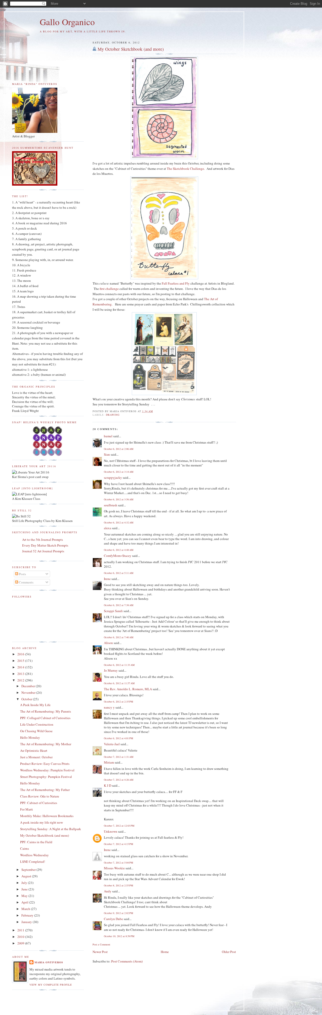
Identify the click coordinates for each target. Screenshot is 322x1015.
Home (165, 951)
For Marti (26, 809)
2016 (21, 654)
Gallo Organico (67, 22)
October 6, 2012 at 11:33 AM (119, 665)
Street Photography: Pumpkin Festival (46, 776)
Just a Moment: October (36, 757)
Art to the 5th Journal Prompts (42, 539)
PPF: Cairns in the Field (36, 842)
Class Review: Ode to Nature (39, 796)
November (28, 692)
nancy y (109, 707)
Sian (107, 454)
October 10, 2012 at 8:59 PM (119, 936)
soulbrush (110, 505)
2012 (21, 680)
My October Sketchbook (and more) (131, 49)
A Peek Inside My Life (35, 705)
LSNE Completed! (32, 861)
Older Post (229, 951)
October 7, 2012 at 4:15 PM (118, 844)
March (26, 908)
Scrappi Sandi (113, 611)
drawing (112, 414)
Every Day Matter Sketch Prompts (45, 545)
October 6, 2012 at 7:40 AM (118, 637)
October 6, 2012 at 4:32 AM (118, 522)
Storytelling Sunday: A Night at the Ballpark (50, 829)
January (27, 922)
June (24, 889)
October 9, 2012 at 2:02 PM (118, 913)
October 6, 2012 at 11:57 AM (119, 683)
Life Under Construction (36, 724)
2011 (21, 930)
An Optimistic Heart (33, 750)
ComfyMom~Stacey (117, 555)
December (28, 686)
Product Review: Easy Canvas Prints (44, 763)
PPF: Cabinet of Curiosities (38, 802)
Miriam (109, 762)
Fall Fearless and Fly (176, 283)
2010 (21, 936)
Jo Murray (111, 670)
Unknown (110, 831)
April (25, 902)
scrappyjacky (113, 477)
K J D (107, 785)
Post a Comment (101, 944)
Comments (25, 582)
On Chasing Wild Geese (36, 731)
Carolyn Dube (113, 919)
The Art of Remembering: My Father (45, 789)
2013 (21, 673)
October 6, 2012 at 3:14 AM (118, 471)
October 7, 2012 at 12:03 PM (119, 825)
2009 (21, 943)
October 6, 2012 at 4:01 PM (118, 738)
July (24, 882)
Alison (108, 642)
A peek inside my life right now (41, 822)
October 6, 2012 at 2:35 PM (118, 701)
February (27, 915)
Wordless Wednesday (34, 855)
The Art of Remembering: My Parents (45, 711)
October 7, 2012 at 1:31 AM (118, 757)
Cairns (24, 848)
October (27, 699)
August (26, 876)
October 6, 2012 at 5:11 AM (118, 573)
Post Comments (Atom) (127, 961)
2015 (21, 660)
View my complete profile (50, 984)
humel (108, 436)
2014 (21, 667)
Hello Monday (30, 737)
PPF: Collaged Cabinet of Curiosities (45, 718)
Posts (22, 574)
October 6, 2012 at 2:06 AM (118, 449)
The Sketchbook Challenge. (186, 168)
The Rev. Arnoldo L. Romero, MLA (128, 689)
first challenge (109, 288)
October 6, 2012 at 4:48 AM (118, 550)
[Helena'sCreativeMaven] (48, 454)
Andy (107, 891)
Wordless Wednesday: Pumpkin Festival (47, 770)
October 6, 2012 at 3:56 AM (118, 499)
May (24, 895)
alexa (107, 528)
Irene (107, 578)
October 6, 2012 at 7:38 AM (118, 605)
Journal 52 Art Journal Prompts (43, 551)
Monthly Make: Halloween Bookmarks (46, 816)
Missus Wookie (114, 868)
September (28, 869)
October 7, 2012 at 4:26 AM (118, 779)
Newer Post (100, 951)
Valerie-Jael (112, 744)
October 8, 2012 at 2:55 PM (118, 885)
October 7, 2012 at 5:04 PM (118, 862)
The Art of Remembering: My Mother (45, 744)
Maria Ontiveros (48, 962)
